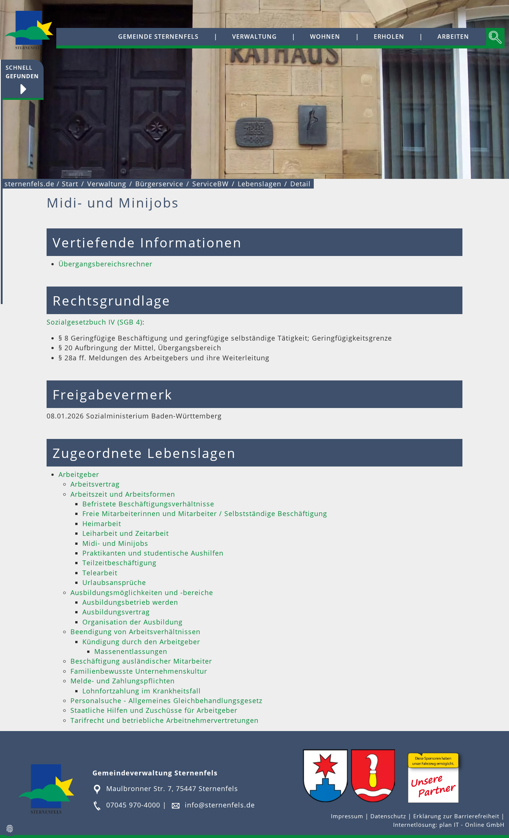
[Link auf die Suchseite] (495, 38)
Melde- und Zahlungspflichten (122, 680)
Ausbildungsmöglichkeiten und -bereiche (141, 592)
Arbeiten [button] (453, 36)
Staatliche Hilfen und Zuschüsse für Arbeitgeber (153, 710)
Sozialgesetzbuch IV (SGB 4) (94, 321)
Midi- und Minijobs (115, 543)
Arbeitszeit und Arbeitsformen (122, 494)
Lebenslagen (259, 183)
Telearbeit (99, 572)
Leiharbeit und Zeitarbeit (125, 533)
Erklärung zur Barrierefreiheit (457, 816)
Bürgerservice (159, 183)
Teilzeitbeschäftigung (119, 562)
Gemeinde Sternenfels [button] (158, 36)
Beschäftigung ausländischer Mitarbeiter (141, 661)
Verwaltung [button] (254, 36)
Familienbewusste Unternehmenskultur (138, 671)
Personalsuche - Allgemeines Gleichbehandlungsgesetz (166, 700)
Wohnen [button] (325, 36)
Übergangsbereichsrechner (105, 263)
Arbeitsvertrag (95, 484)
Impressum (348, 816)
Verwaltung (106, 183)
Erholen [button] (389, 36)
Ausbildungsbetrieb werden (130, 602)
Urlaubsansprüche (114, 582)
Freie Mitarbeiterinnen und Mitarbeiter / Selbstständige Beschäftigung (204, 513)
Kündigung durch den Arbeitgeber (141, 641)
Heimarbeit (101, 523)
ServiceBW (210, 183)
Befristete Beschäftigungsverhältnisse (148, 503)
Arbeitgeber (79, 474)
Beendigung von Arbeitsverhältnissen (135, 631)
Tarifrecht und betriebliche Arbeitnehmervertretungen (164, 720)
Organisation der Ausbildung (132, 621)
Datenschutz (388, 816)
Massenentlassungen (130, 651)
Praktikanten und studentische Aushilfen (153, 552)
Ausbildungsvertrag (116, 611)
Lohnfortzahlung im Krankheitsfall (141, 690)
